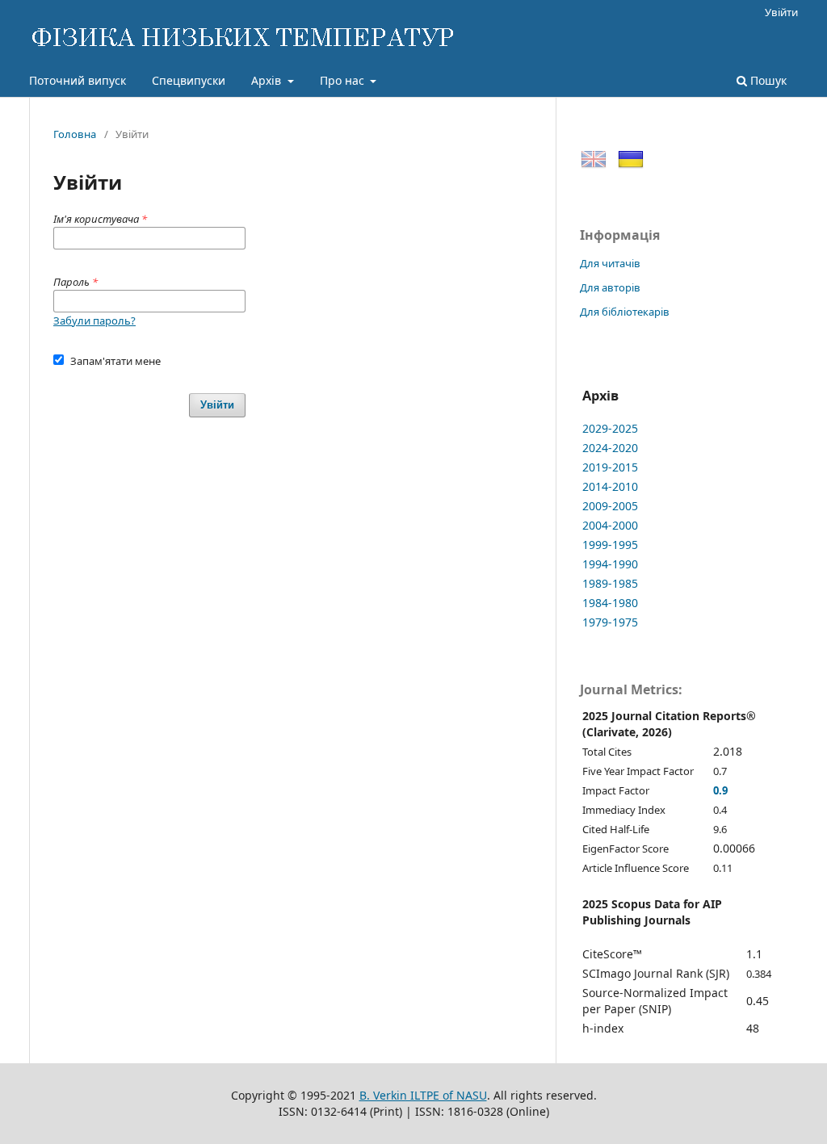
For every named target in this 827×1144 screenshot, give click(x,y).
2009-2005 (610, 505)
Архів (267, 80)
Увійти (781, 12)
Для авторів (610, 287)
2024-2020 (610, 447)
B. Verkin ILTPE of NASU (423, 1095)
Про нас (343, 80)
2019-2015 (610, 467)
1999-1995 (610, 544)
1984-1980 (610, 602)
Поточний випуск (77, 80)
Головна (74, 134)
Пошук (767, 80)
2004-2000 (610, 525)
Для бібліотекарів (625, 311)
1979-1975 (610, 622)
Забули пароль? (94, 320)
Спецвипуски (188, 80)
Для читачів (610, 263)
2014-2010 (610, 486)
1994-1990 (610, 564)
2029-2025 (610, 428)
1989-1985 (610, 583)
